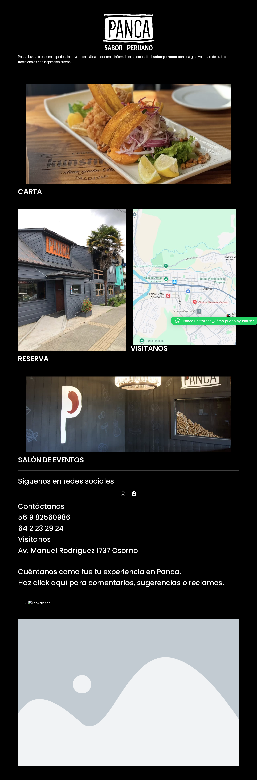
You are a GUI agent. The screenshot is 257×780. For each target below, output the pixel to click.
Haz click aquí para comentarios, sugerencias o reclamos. (121, 583)
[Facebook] (134, 494)
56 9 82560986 (44, 517)
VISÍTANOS (149, 348)
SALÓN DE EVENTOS (51, 460)
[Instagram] (123, 494)
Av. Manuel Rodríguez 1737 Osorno (78, 550)
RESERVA (33, 359)
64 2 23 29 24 (41, 528)
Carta (30, 192)
